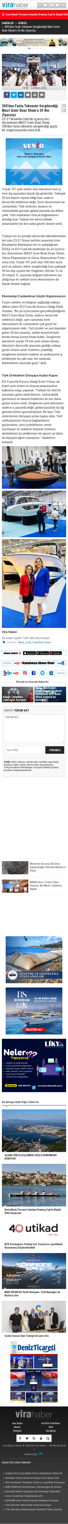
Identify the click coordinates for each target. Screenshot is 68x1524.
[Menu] (40, 5)
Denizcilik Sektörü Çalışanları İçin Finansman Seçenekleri (32, 1491)
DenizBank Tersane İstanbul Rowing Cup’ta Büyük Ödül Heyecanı (30, 1478)
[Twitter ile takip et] (26, 1438)
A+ (64, 105)
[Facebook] (7, 95)
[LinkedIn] (21, 95)
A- (64, 110)
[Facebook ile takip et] (19, 1438)
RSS (51, 1427)
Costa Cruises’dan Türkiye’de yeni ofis (23, 1496)
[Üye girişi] (40, 1438)
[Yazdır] (35, 95)
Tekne (21, 642)
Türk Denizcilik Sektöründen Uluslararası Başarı (28, 1505)
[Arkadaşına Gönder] (28, 95)
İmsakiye (51, 1430)
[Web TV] (46, 5)
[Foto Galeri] (51, 5)
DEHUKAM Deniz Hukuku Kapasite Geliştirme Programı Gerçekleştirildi (30, 1501)
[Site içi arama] (63, 5)
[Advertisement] (34, 821)
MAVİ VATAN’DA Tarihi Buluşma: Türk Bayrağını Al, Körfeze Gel (31, 1487)
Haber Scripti (30, 1454)
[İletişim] (57, 5)
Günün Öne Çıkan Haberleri (16, 1462)
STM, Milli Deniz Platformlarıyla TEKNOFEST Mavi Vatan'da (33, 1509)
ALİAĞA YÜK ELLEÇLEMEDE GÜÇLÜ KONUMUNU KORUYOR (33, 1473)
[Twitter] (14, 95)
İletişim (17, 1430)
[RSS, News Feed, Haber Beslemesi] (33, 1438)
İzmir (28, 642)
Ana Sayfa (17, 1423)
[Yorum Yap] (42, 95)
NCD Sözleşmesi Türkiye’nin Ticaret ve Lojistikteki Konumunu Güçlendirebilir (33, 1483)
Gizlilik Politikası (50, 1423)
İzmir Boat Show (41, 642)
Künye (17, 1427)
